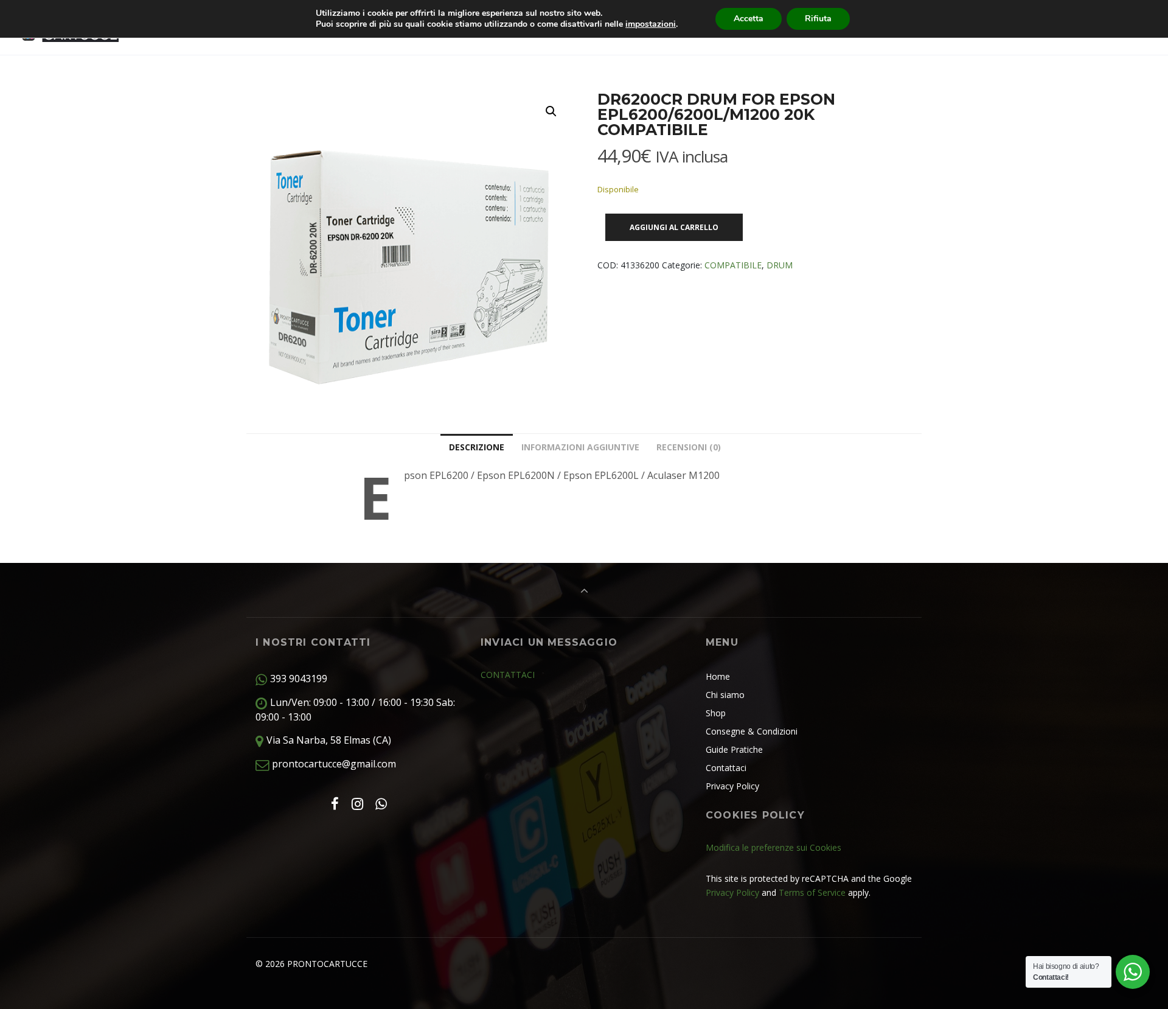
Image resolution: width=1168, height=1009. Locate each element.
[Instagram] (357, 803)
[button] (551, 111)
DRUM (779, 265)
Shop (716, 713)
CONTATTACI (508, 674)
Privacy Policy (732, 786)
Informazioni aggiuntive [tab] (580, 447)
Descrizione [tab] (476, 447)
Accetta (748, 18)
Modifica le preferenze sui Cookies (773, 847)
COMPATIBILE (733, 265)
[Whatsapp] (381, 803)
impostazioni (650, 24)
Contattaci (726, 767)
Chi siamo (725, 694)
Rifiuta (818, 18)
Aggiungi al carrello (674, 227)
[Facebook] (334, 803)
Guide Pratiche (734, 749)
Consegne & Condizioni (752, 731)
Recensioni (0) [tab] (688, 447)
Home (718, 676)
